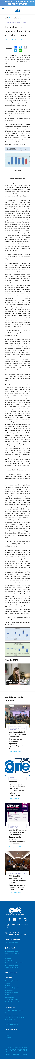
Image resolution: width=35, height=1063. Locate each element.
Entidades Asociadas (11, 951)
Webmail (24, 1054)
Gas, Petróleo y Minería (12, 1002)
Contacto (8, 1037)
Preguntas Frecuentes (11, 967)
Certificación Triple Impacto (14, 1010)
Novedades (15, 18)
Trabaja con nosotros (20, 925)
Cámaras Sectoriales (11, 999)
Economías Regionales (12, 988)
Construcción (9, 990)
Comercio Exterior (10, 1019)
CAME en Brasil (11, 973)
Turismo (7, 983)
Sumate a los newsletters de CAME (18, 933)
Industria (7, 985)
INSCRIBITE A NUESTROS (18, 3)
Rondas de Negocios (11, 1022)
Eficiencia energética (11, 1024)
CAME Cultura (9, 997)
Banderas (8, 958)
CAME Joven (9, 995)
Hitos (6, 955)
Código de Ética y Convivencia (14, 962)
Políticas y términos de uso (12, 1054)
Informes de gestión (11, 965)
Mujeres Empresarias (11, 992)
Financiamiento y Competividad (14, 1017)
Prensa (7, 1035)
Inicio (7, 18)
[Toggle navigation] (3, 8)
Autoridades (8, 960)
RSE (6, 1012)
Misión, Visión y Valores (12, 953)
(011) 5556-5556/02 (22, 1051)
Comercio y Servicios (11, 980)
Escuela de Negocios (11, 942)
